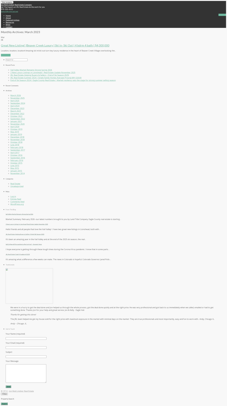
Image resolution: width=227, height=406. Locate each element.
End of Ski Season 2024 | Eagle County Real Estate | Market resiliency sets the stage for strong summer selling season (63, 80)
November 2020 (17, 124)
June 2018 (14, 145)
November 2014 (17, 173)
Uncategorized (16, 186)
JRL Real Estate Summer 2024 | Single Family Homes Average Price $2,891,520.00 (45, 77)
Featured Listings (13, 20)
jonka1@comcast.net (9, 11)
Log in (13, 196)
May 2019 (14, 132)
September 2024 (17, 103)
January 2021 (16, 121)
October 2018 (16, 142)
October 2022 (16, 116)
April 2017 (14, 152)
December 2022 (17, 113)
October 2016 (16, 155)
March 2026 (15, 95)
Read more (6, 55)
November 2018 (17, 139)
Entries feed (15, 199)
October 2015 (16, 163)
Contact (9, 27)
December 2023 (17, 108)
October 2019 (16, 129)
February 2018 (16, 147)
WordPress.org (17, 204)
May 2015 (14, 168)
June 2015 (14, 165)
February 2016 (16, 160)
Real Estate (15, 183)
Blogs (8, 24)
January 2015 (16, 171)
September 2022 (17, 119)
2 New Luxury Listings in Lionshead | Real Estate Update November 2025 (42, 72)
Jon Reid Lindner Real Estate (21, 391)
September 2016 (17, 158)
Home (8, 15)
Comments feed (17, 201)
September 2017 (17, 150)
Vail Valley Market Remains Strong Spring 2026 (31, 70)
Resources (10, 22)
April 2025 (14, 100)
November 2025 (17, 98)
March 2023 (15, 111)
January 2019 (16, 134)
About (8, 18)
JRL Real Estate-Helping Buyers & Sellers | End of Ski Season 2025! (39, 75)
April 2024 (14, 106)
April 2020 (14, 126)
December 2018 (17, 137)
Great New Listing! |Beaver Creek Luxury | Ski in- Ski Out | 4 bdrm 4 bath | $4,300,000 (55, 45)
